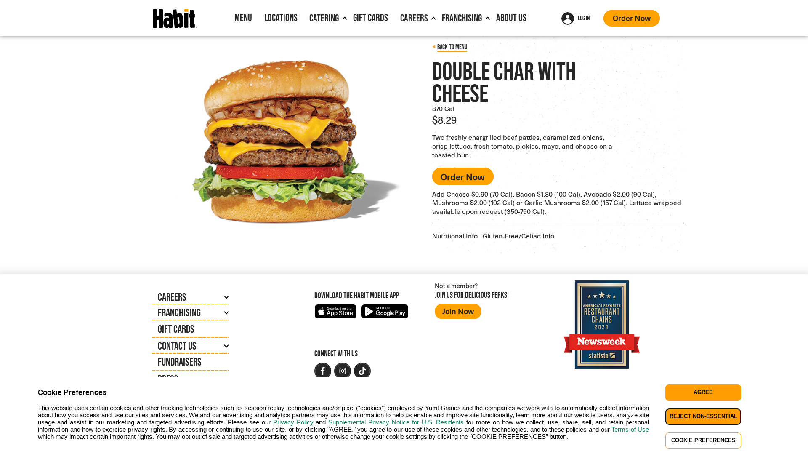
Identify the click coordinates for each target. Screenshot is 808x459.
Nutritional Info (455, 236)
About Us (511, 17)
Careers (414, 18)
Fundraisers (180, 361)
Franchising (462, 18)
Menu (243, 17)
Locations (281, 17)
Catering (324, 18)
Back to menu (452, 47)
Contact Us (177, 345)
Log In (584, 17)
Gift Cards (370, 17)
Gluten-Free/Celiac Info (518, 236)
